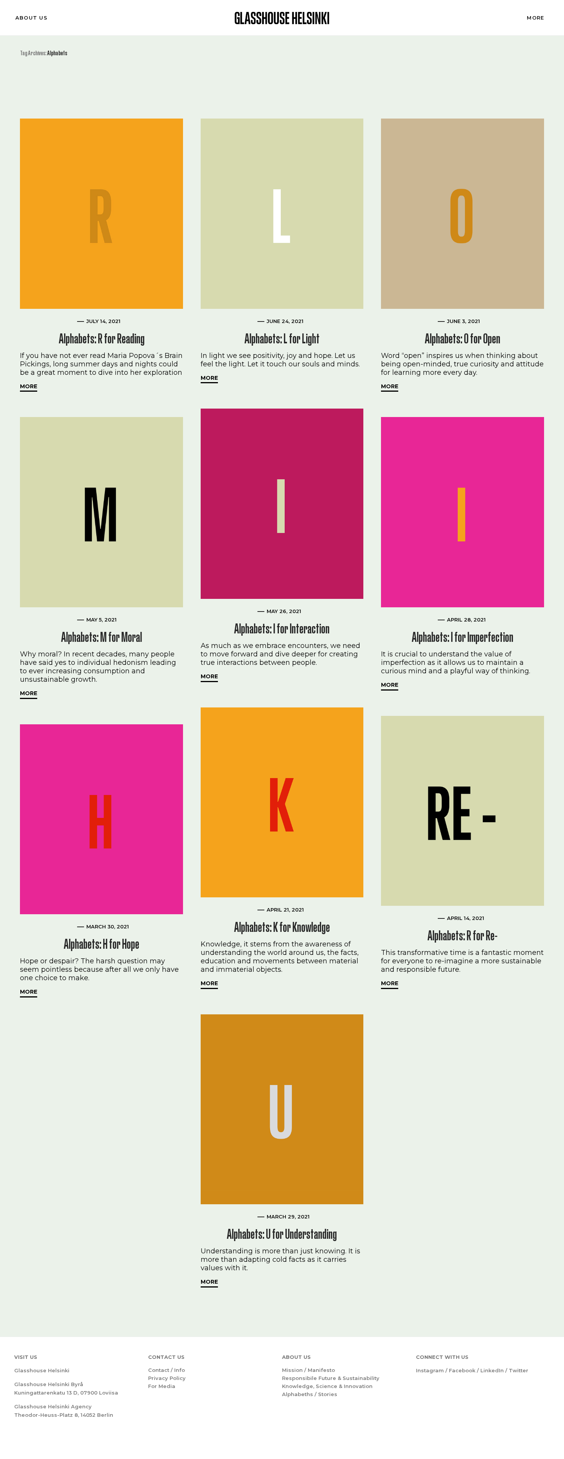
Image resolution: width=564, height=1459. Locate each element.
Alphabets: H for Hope (101, 944)
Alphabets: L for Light (282, 338)
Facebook (462, 1370)
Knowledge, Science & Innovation (327, 1386)
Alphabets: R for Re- (462, 935)
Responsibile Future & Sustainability (330, 1378)
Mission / (295, 1370)
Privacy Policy (167, 1378)
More (535, 18)
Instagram (430, 1370)
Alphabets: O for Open (462, 338)
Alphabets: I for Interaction (282, 628)
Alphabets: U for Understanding (282, 1234)
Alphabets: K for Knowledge (282, 927)
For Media (161, 1386)
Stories (327, 1394)
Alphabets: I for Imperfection (462, 637)
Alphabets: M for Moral (101, 637)
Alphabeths (297, 1394)
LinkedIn (492, 1370)
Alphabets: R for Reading (102, 338)
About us (31, 18)
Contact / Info (166, 1370)
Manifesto (321, 1370)
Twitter (518, 1370)
